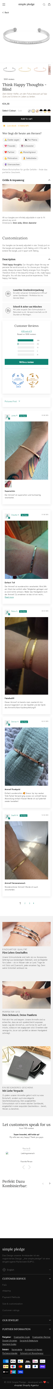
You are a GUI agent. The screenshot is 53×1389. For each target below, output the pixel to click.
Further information (16, 1329)
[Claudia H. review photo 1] (26, 550)
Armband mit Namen (33, 1349)
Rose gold (37, 111)
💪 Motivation (10, 158)
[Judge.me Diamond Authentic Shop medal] (18, 379)
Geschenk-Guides (9, 1344)
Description (8, 259)
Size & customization (12, 1303)
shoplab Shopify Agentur (26, 1385)
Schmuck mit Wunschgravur (31, 1353)
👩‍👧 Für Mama (31, 139)
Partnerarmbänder (10, 1353)
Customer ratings (10, 1310)
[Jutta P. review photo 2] (8, 484)
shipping (6, 1290)
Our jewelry (10, 1320)
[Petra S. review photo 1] (26, 656)
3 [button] (29, 903)
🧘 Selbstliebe (29, 158)
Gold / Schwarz (45, 111)
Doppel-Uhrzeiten (9, 1340)
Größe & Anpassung (13, 180)
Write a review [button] (26, 362)
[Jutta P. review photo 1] (26, 450)
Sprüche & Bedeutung (29, 1340)
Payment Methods (11, 1297)
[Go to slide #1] (9, 69)
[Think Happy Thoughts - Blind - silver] (4, 1226)
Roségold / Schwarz (49, 111)
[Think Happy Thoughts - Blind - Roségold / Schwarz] (20, 1226)
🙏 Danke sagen (11, 139)
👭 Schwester (27, 145)
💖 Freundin (9, 145)
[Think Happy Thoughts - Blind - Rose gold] (10, 1226)
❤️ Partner (9, 151)
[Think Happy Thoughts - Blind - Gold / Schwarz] (17, 1226)
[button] (14, 340)
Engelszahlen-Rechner (41, 1337)
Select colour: (12, 110)
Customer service (14, 1278)
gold (33, 111)
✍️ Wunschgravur (28, 151)
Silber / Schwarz (41, 111)
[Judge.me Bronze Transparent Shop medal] (33, 379)
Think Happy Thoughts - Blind (14, 1217)
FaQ (4, 1284)
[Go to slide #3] (40, 69)
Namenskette (17, 1349)
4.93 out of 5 (26, 331)
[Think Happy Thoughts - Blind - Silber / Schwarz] (13, 1226)
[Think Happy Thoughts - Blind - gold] (7, 1226)
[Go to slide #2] (25, 69)
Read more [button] (9, 597)
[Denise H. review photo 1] (26, 756)
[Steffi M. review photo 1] (26, 850)
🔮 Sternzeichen (12, 164)
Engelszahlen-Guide (22, 1337)
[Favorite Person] (26, 1156)
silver (29, 111)
